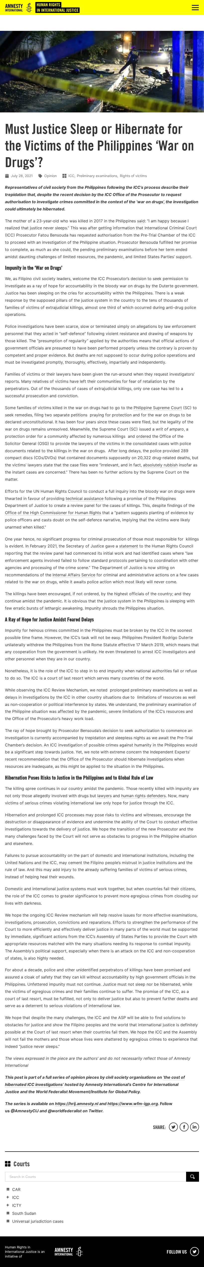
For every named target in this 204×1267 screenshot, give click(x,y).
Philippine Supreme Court (158, 407)
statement (128, 545)
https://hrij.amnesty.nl (76, 1103)
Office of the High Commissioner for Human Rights (53, 512)
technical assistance (84, 498)
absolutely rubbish (160, 464)
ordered (143, 436)
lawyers (104, 795)
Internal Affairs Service (73, 574)
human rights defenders (143, 795)
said (141, 220)
